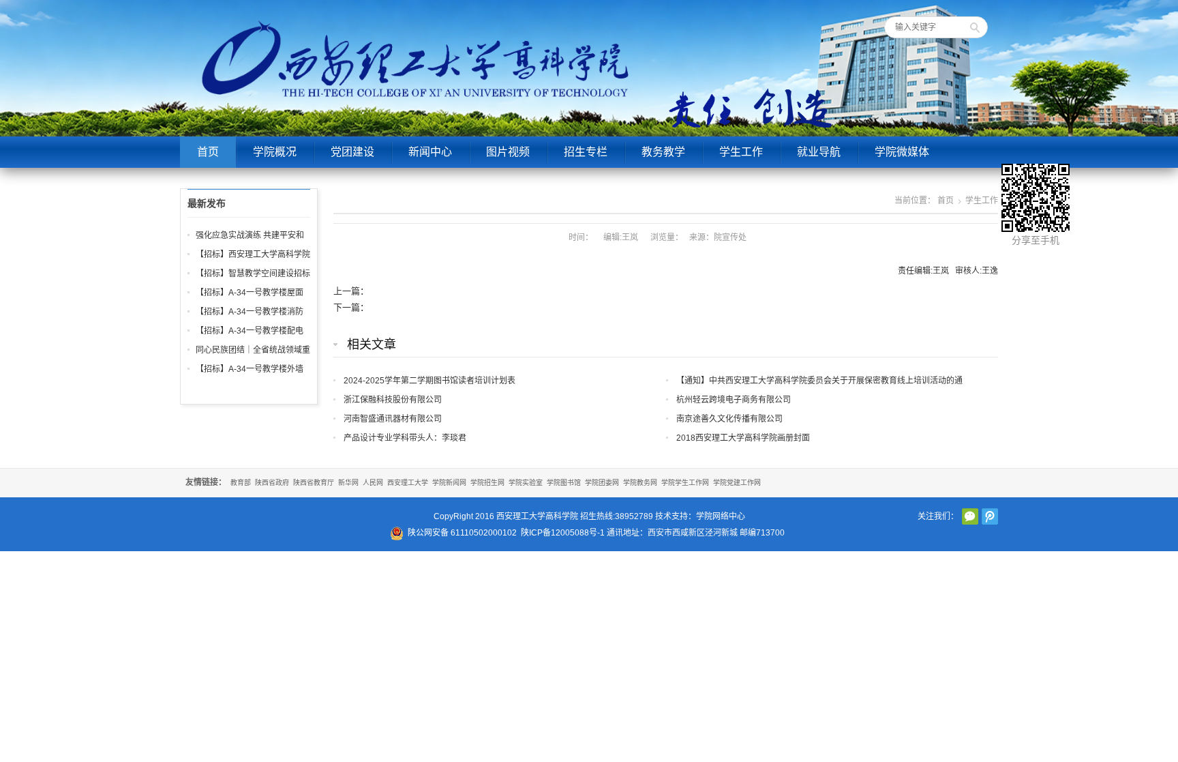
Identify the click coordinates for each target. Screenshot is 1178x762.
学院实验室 (526, 482)
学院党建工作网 (737, 482)
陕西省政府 (272, 482)
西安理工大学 (407, 482)
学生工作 (741, 152)
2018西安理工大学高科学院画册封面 (743, 438)
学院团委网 (602, 482)
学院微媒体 (902, 152)
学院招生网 (487, 482)
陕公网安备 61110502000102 (462, 533)
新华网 (348, 482)
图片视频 (508, 152)
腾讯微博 (990, 516)
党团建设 (352, 152)
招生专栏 (585, 152)
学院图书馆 (564, 482)
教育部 (240, 482)
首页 (208, 152)
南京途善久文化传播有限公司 (729, 419)
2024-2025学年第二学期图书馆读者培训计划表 (429, 380)
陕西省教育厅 (313, 482)
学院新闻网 (449, 482)
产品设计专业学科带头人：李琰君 (405, 438)
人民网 (373, 482)
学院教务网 (640, 482)
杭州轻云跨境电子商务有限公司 (733, 400)
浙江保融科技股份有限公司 (393, 400)
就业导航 (819, 152)
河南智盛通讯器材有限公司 (393, 419)
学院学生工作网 (685, 482)
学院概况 (275, 152)
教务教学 (663, 152)
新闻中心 (430, 152)
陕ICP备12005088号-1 (563, 533)
